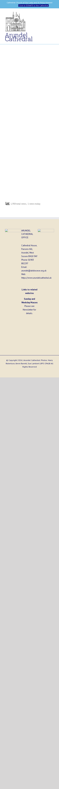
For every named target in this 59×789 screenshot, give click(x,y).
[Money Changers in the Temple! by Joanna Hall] (17, 82)
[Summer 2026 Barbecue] (17, 136)
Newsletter (28, 309)
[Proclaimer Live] (17, 55)
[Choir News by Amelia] (42, 163)
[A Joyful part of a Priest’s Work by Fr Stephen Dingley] (17, 163)
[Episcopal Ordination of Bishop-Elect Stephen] (17, 109)
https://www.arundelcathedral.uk (36, 277)
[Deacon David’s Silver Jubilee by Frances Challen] (42, 109)
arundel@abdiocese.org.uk (33, 270)
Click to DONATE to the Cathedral (33, 5)
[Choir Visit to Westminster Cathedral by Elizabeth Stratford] (42, 55)
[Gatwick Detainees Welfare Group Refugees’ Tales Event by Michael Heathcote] (42, 136)
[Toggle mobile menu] (52, 14)
